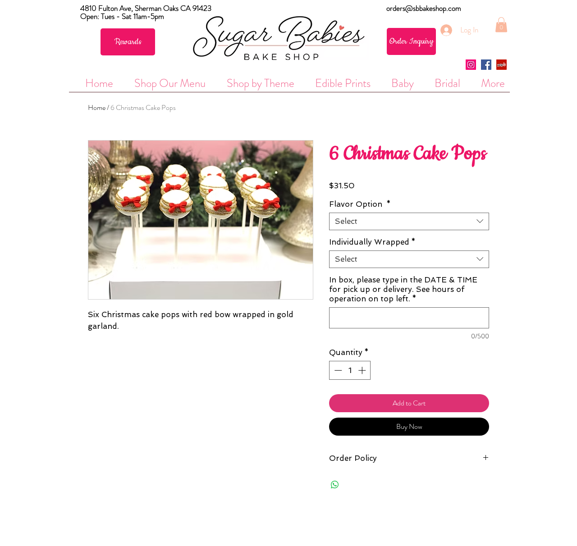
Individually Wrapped (372, 241)
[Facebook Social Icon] (486, 64)
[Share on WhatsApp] (335, 484)
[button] (501, 24)
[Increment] (363, 370)
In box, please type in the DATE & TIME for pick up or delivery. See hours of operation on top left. (403, 289)
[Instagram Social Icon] (471, 64)
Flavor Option (360, 204)
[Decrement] (337, 370)
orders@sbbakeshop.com (423, 8)
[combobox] (409, 221)
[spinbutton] (350, 370)
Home (96, 107)
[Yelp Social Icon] (501, 64)
